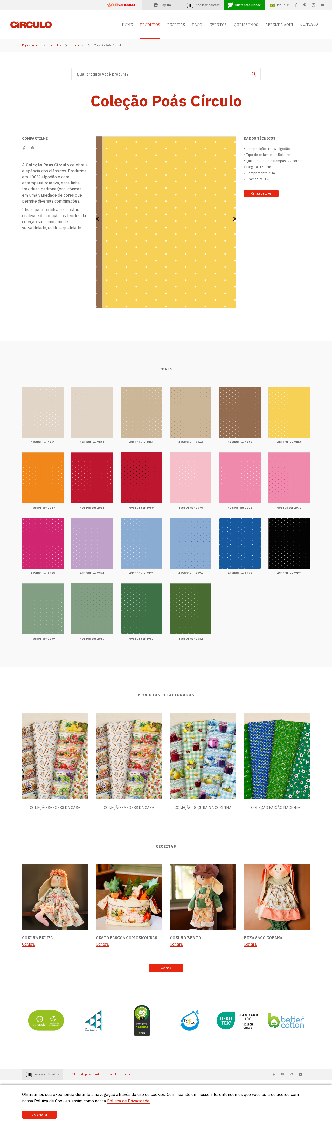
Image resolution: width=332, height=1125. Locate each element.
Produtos (55, 45)
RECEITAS (176, 25)
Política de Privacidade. (128, 1100)
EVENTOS (218, 25)
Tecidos (79, 45)
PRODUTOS (150, 25)
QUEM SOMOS (246, 25)
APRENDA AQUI (279, 25)
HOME (127, 25)
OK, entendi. (39, 1114)
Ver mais (166, 968)
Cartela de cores (261, 193)
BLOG (197, 25)
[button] (99, 219)
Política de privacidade (85, 1074)
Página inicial (30, 45)
